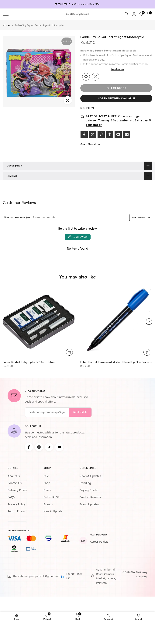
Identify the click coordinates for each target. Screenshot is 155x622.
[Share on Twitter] (92, 134)
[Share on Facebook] (84, 134)
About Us (14, 476)
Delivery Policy (17, 490)
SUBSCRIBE (80, 412)
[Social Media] (29, 447)
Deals (47, 490)
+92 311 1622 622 (74, 576)
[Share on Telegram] (118, 134)
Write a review (77, 237)
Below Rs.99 (51, 497)
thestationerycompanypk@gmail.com (36, 576)
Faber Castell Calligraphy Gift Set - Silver (29, 362)
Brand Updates (89, 504)
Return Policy (16, 511)
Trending (85, 483)
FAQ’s (11, 497)
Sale (46, 476)
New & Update (52, 511)
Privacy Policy (17, 504)
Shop (46, 483)
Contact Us (15, 483)
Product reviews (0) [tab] (17, 217)
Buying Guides (88, 490)
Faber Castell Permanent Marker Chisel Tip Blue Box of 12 (116, 362)
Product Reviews (90, 497)
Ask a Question (90, 144)
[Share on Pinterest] (101, 134)
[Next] (149, 321)
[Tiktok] (49, 447)
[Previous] (6, 321)
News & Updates (90, 476)
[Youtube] (59, 447)
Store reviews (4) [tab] (44, 217)
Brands (48, 504)
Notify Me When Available (116, 98)
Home (6, 25)
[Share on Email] (126, 134)
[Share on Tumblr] (109, 134)
